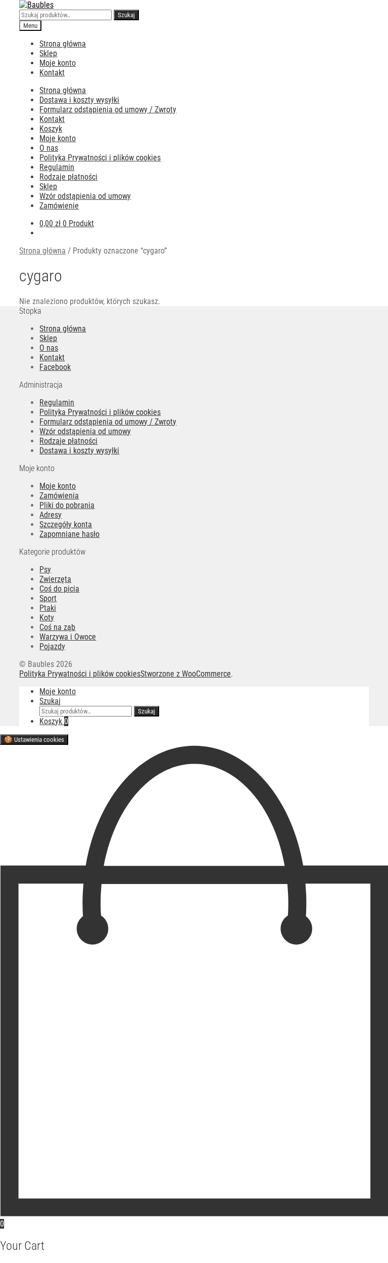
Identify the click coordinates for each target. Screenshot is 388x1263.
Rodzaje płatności (68, 177)
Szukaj (126, 15)
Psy (45, 569)
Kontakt (52, 72)
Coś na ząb (57, 627)
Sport (48, 598)
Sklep (48, 53)
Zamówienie (59, 205)
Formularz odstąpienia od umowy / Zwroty (107, 109)
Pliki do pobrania (66, 505)
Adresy (50, 515)
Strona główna (62, 44)
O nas (48, 148)
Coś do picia (59, 589)
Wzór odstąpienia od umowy (85, 196)
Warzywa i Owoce (67, 637)
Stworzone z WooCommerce (185, 674)
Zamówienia (59, 495)
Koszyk (50, 129)
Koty (46, 617)
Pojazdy (52, 646)
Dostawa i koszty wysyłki (79, 100)
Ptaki (47, 608)
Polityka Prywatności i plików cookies (100, 157)
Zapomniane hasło (69, 534)
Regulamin (56, 167)
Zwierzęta (55, 579)
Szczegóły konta (65, 524)
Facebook (55, 367)
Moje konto (57, 63)
